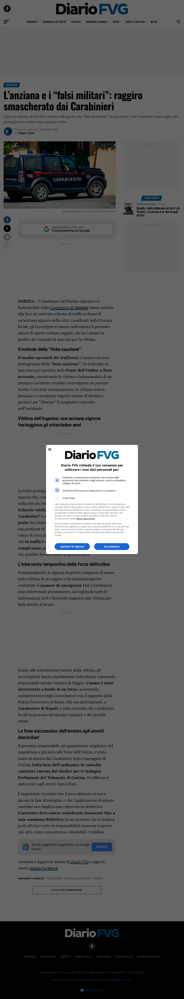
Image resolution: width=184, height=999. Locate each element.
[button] (92, 498)
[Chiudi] (49, 449)
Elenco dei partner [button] (85, 518)
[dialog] (92, 499)
